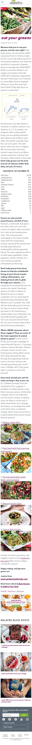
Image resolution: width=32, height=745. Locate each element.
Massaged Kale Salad (12, 503)
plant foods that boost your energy (14, 673)
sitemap (26, 734)
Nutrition (12, 591)
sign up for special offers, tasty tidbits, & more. (15, 710)
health (3, 591)
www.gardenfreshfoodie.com (14, 579)
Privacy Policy (13, 735)
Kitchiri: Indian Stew (11, 422)
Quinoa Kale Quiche (12, 529)
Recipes (20, 591)
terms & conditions (5, 735)
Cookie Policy (20, 735)
